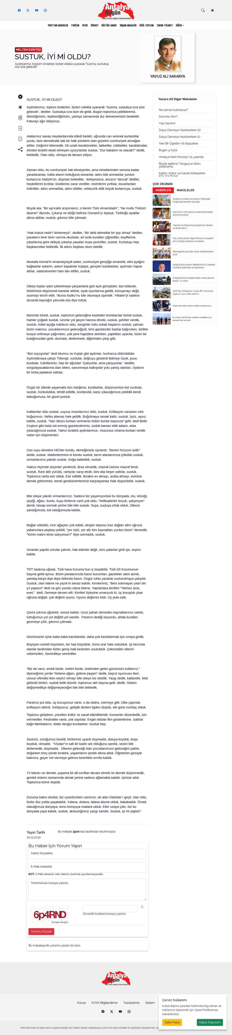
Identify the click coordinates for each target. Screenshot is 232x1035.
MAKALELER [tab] (185, 190)
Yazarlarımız (131, 1002)
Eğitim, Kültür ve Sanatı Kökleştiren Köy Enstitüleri (182, 175)
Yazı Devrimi (167, 123)
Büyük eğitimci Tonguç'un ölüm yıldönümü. (180, 165)
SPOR (85, 25)
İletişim (150, 1002)
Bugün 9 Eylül (168, 150)
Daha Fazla (172, 1022)
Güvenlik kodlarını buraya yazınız (104, 913)
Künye (81, 1002)
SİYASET (95, 25)
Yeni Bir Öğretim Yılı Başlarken (178, 143)
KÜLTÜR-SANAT (109, 25)
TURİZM (75, 25)
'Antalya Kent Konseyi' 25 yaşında (181, 157)
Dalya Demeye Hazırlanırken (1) (179, 136)
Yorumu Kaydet (41, 931)
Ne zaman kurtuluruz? (173, 110)
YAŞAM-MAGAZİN (128, 25)
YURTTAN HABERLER (58, 25)
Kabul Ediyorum (210, 1022)
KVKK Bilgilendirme (104, 1002)
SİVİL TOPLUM (146, 25)
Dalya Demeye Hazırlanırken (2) (180, 130)
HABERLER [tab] (163, 190)
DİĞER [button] (179, 25)
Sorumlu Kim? (168, 116)
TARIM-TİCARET (165, 25)
